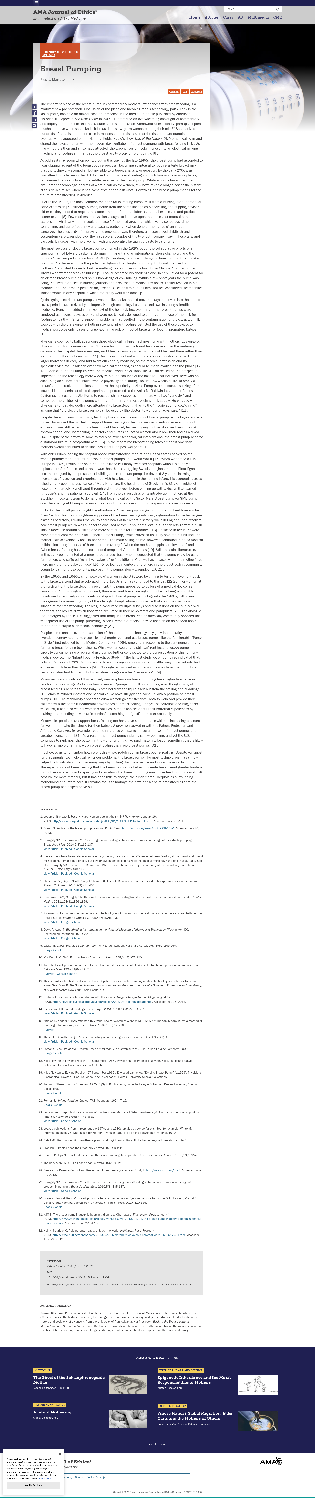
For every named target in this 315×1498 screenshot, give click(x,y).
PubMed (66, 849)
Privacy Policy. (45, 1478)
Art (240, 17)
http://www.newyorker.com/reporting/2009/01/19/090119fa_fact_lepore (102, 821)
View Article (51, 849)
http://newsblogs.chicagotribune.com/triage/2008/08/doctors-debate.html (102, 1002)
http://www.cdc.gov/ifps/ (163, 1170)
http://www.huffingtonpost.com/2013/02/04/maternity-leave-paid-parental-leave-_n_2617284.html (119, 1235)
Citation (174, 91)
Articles (212, 17)
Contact (79, 1477)
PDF (185, 91)
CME (277, 17)
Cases (228, 17)
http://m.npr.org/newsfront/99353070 (148, 828)
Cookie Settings (96, 1477)
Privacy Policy (64, 1477)
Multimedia (258, 17)
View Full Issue (157, 1444)
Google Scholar (84, 849)
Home (194, 17)
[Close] (60, 1454)
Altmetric (196, 91)
